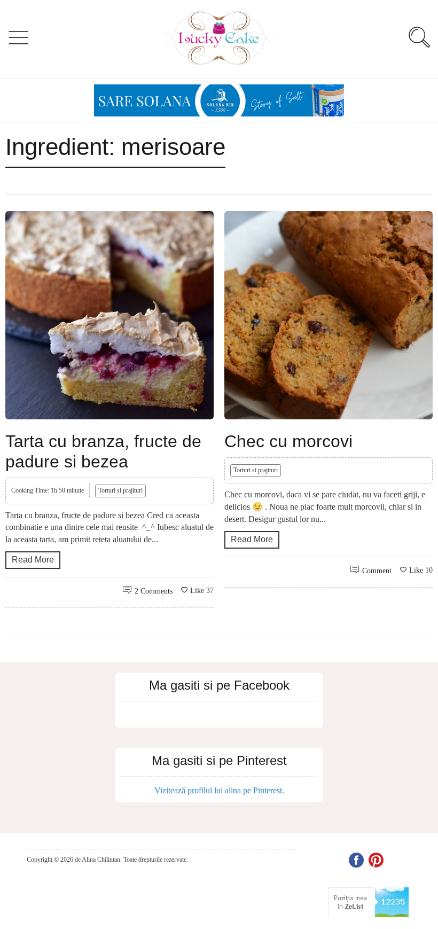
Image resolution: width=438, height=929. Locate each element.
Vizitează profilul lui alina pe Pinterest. (219, 790)
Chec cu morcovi (288, 441)
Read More (33, 559)
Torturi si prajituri (120, 490)
